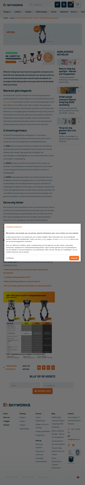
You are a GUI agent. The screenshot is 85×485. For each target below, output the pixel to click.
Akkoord (74, 258)
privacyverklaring (64, 239)
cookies (44, 239)
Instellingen (10, 258)
